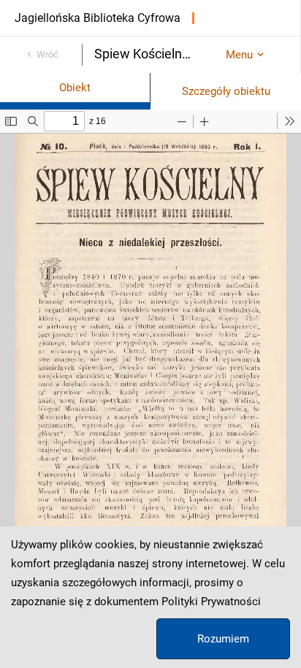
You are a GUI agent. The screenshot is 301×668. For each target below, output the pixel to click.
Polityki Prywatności (211, 601)
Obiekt (75, 87)
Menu (239, 54)
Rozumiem (223, 638)
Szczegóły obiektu (226, 91)
